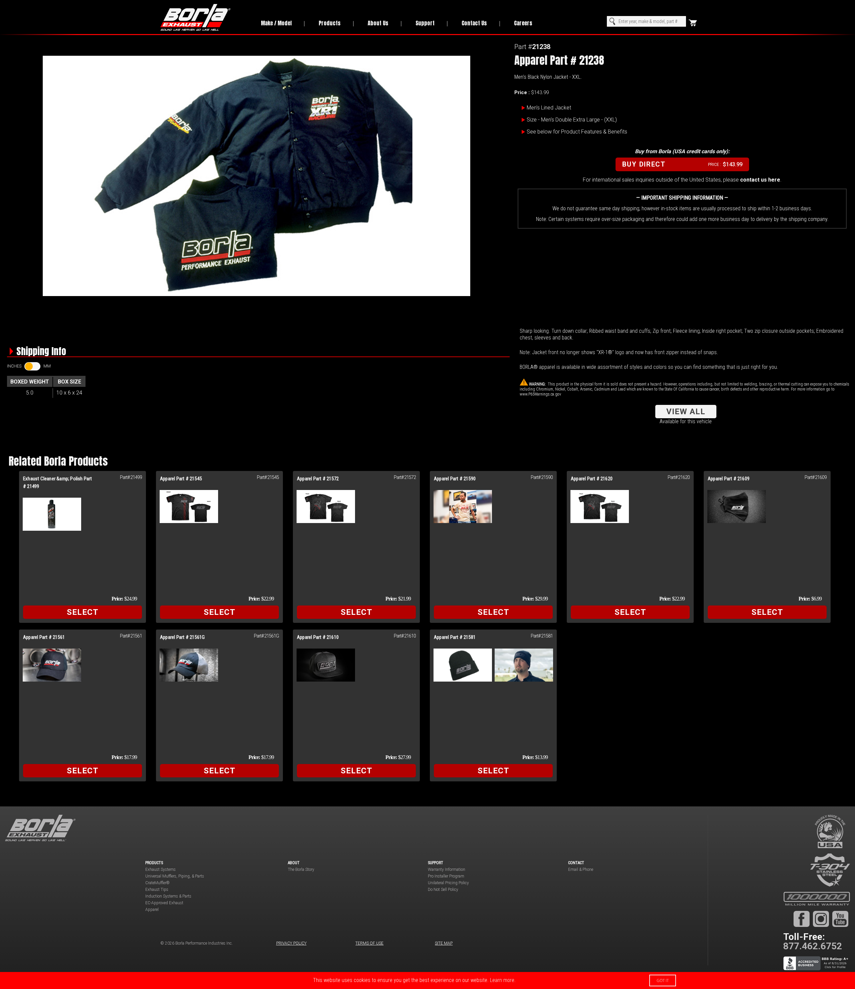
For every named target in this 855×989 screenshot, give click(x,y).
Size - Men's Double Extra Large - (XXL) (572, 119)
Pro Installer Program (446, 876)
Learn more (502, 980)
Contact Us (474, 23)
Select (83, 612)
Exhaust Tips (156, 889)
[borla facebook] (802, 918)
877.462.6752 (812, 946)
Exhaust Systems (160, 869)
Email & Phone (580, 869)
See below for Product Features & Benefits (577, 132)
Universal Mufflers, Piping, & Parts (174, 876)
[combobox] (646, 21)
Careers (523, 23)
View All (685, 411)
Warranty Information (446, 869)
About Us (378, 23)
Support (425, 23)
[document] (427, 980)
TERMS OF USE (369, 943)
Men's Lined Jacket (549, 107)
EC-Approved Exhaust (164, 903)
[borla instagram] (821, 918)
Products (330, 23)
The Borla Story (301, 869)
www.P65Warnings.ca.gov (540, 394)
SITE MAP (444, 943)
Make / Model (276, 23)
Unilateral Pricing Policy (448, 883)
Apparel (152, 909)
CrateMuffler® (157, 883)
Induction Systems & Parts (168, 896)
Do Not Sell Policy (443, 889)
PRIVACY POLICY (291, 943)
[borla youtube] (840, 918)
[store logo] (203, 17)
